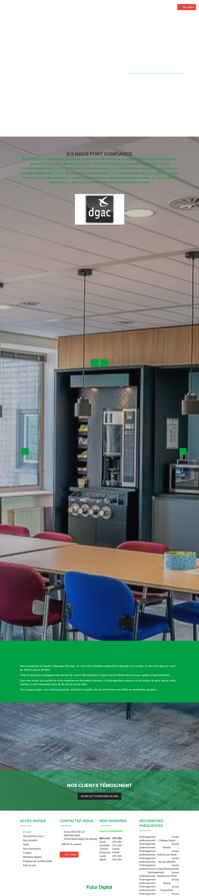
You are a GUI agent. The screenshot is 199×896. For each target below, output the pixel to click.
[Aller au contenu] (99, 883)
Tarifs (26, 844)
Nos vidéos (188, 7)
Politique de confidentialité (37, 861)
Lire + (49, 122)
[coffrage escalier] (49, 593)
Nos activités (122, 7)
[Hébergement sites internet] (99, 892)
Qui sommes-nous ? (98, 7)
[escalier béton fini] (124, 569)
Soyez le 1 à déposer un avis (99, 796)
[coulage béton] (174, 569)
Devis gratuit (115, 487)
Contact (163, 7)
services (74, 108)
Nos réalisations (144, 7)
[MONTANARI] (17, 6)
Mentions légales (32, 857)
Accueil (76, 7)
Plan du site (29, 865)
